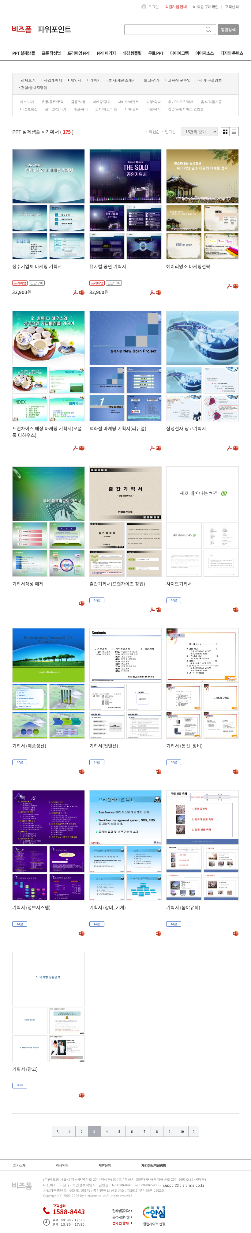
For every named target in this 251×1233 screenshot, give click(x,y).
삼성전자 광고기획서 (186, 428)
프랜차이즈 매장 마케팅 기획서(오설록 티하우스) (47, 431)
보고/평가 (151, 80)
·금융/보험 (77, 102)
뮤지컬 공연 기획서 (107, 266)
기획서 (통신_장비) (184, 745)
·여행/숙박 (153, 102)
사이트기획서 (179, 583)
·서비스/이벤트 (128, 102)
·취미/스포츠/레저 (180, 102)
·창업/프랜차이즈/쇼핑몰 (185, 109)
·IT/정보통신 (28, 109)
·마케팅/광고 (101, 102)
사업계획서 (53, 80)
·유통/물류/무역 (52, 102)
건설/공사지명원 (34, 87)
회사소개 (19, 1165)
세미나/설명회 (210, 80)
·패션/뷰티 (80, 109)
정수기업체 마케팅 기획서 (37, 266)
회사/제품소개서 (122, 80)
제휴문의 (105, 1165)
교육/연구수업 (179, 80)
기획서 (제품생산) (29, 745)
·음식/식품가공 (211, 102)
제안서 (75, 80)
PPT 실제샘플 (26, 131)
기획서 (95, 80)
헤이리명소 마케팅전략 (188, 266)
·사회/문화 (131, 109)
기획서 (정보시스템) (31, 907)
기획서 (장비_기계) (107, 907)
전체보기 (28, 80)
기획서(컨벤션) (103, 745)
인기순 (170, 131)
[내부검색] (209, 30)
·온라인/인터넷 (55, 109)
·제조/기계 (26, 102)
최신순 (154, 131)
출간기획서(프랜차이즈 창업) (117, 583)
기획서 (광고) (25, 1069)
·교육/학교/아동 (105, 109)
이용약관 (62, 1165)
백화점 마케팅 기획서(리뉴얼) (117, 428)
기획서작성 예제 (27, 583)
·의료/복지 (153, 109)
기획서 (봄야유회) (183, 907)
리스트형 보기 (234, 131)
